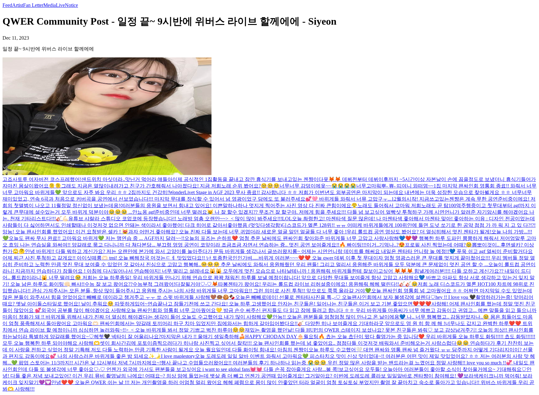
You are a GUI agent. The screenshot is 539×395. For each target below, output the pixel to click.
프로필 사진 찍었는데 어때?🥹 (438, 244)
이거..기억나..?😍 (386, 244)
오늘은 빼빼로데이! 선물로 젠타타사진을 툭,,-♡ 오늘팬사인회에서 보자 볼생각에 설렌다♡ (335, 297)
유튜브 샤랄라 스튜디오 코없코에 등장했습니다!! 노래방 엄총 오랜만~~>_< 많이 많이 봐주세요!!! (175, 218)
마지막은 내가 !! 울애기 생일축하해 (200, 336)
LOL (287, 218)
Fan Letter (33, 5)
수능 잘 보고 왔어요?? (109, 284)
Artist (17, 5)
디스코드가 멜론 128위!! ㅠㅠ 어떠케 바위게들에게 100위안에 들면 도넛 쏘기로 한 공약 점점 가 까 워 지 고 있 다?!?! (409, 225)
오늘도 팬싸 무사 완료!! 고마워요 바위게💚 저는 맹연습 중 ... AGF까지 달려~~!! (96, 238)
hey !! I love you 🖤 (455, 297)
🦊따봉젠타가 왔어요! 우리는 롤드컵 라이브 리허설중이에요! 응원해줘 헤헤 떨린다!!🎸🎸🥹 (315, 284)
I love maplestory (178, 356)
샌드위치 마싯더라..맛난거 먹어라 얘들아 (126, 179)
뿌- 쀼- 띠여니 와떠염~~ (407, 185)
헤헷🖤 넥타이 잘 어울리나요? (127, 336)
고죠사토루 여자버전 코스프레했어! (41, 179)
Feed (7, 5)
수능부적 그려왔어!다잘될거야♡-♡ (172, 284)
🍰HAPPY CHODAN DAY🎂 (271, 336)
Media (49, 5)
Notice (71, 5)
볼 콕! (332, 369)
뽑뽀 (477, 244)
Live (60, 5)
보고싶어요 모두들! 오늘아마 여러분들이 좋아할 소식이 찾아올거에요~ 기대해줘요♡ (433, 369)
